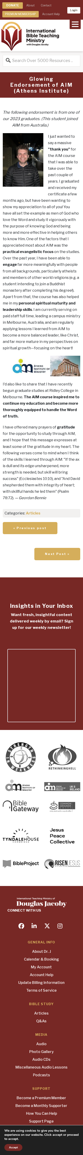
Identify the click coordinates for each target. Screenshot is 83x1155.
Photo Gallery (41, 1052)
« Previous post (30, 528)
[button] (75, 24)
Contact (46, 5)
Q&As (41, 1021)
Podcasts (41, 1075)
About (30, 5)
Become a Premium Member (41, 1098)
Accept (13, 1147)
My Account (41, 967)
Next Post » (57, 554)
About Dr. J (41, 951)
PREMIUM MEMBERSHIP (20, 14)
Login (73, 10)
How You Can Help (41, 1113)
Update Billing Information (41, 982)
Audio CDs (41, 1059)
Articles (33, 513)
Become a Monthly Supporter (41, 1106)
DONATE (12, 5)
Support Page (41, 1121)
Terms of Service (41, 990)
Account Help (51, 14)
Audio (41, 1044)
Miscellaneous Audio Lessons (41, 1067)
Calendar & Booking (41, 959)
